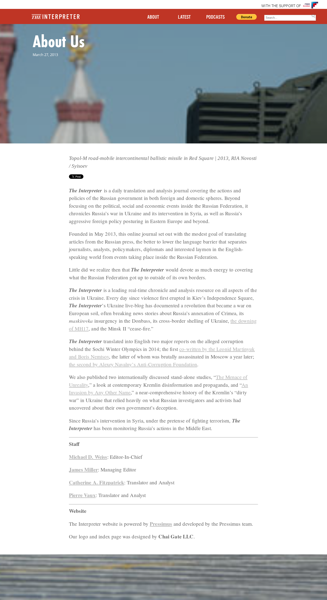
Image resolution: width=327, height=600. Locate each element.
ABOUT (153, 17)
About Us (59, 41)
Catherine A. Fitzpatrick (96, 482)
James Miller (83, 469)
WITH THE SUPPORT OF (281, 6)
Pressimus (161, 524)
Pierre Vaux (82, 495)
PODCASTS (215, 17)
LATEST (184, 17)
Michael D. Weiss (88, 457)
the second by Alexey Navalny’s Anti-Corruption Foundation (133, 364)
